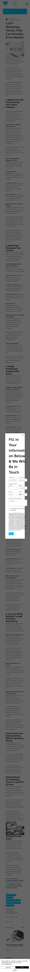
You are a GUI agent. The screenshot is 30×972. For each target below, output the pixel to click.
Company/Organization (13, 484)
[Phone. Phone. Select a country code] (21, 494)
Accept (22, 967)
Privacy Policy (8, 964)
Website (21, 485)
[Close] (28, 961)
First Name (12, 477)
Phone (20, 491)
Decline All (8, 967)
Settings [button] (15, 970)
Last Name (22, 477)
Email (10, 491)
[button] (23, 435)
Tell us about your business (15, 498)
